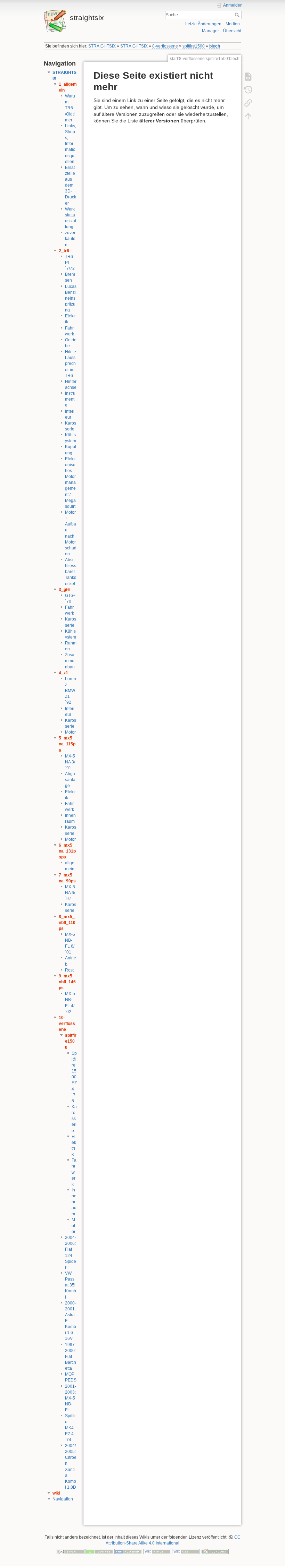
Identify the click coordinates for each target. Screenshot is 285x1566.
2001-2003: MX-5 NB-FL (70, 1398)
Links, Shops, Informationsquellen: (70, 143)
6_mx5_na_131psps (67, 851)
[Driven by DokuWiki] (215, 1551)
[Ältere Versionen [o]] (248, 89)
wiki (56, 1493)
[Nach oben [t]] (248, 115)
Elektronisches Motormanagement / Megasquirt (70, 482)
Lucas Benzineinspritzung (70, 298)
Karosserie (74, 1118)
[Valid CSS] (186, 1551)
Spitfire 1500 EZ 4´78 (74, 1077)
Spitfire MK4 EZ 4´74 (70, 1427)
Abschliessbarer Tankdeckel (70, 571)
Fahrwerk (74, 1172)
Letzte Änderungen (203, 24)
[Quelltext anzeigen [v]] (248, 76)
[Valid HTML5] (157, 1551)
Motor (70, 732)
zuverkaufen (70, 238)
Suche (238, 14)
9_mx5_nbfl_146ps (67, 982)
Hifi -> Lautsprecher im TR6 (70, 363)
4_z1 (63, 672)
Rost (69, 970)
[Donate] (99, 1551)
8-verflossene (165, 46)
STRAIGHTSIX (102, 46)
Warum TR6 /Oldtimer (70, 108)
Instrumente (70, 399)
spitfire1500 (193, 46)
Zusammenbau (70, 660)
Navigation (62, 1499)
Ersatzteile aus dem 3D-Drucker (70, 185)
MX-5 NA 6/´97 (70, 892)
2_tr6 (64, 250)
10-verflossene (67, 1023)
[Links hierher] (248, 102)
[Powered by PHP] (128, 1551)
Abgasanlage (70, 779)
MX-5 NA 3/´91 (70, 762)
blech (214, 46)
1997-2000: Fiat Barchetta (70, 1356)
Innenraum (74, 1202)
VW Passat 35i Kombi (70, 1285)
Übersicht (232, 30)
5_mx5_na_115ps (67, 744)
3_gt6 (64, 589)
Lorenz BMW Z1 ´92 (70, 690)
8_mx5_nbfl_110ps (67, 922)
